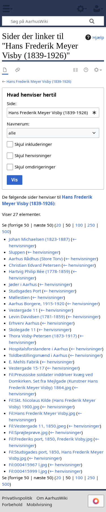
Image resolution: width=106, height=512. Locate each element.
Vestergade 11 (23, 310)
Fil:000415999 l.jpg (28, 471)
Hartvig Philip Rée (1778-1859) (39, 271)
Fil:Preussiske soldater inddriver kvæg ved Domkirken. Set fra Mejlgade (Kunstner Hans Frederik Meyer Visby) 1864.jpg (53, 381)
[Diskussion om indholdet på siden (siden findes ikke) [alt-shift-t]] (18, 70)
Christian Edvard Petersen (34, 265)
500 (6, 231)
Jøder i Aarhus (23, 284)
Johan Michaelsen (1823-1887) (39, 239)
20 (58, 225)
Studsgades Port (25, 291)
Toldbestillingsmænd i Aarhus (38, 355)
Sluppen (17, 252)
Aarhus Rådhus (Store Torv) (36, 258)
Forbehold (12, 504)
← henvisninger (43, 252)
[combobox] (53, 112)
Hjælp (98, 37)
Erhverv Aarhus (24, 323)
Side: (11, 103)
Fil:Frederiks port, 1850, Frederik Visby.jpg (50, 439)
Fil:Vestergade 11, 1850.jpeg (37, 426)
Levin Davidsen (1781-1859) (37, 316)
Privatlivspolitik (17, 498)
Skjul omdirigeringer (35, 167)
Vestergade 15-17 (26, 368)
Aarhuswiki (38, 8)
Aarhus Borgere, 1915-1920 (36, 303)
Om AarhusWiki (52, 498)
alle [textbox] (12, 133)
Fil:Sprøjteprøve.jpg (28, 432)
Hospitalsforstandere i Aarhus (38, 349)
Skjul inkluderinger (33, 144)
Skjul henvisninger (33, 155)
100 (79, 225)
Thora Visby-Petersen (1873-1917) (43, 336)
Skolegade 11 (22, 329)
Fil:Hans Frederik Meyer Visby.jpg (42, 413)
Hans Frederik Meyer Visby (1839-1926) (39, 81)
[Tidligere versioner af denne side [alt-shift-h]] (86, 70)
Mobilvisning (39, 504)
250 (91, 225)
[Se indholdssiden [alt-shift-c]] (5, 70)
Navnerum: (18, 124)
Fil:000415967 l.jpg (28, 464)
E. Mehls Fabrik (24, 362)
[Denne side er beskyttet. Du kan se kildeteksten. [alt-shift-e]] (76, 70)
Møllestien (19, 297)
